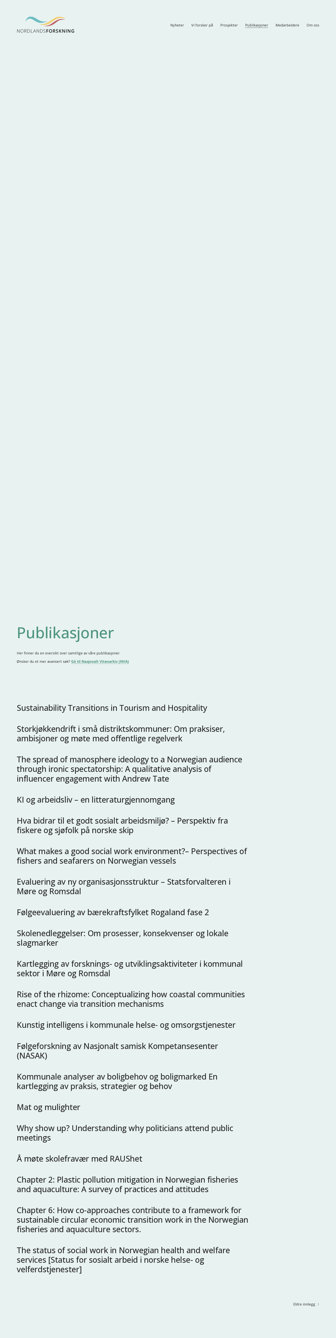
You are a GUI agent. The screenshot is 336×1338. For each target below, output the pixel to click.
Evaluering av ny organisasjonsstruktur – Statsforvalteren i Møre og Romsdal (123, 886)
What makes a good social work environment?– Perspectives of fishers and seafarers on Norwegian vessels (132, 856)
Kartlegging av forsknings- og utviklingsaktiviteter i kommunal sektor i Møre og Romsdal (130, 968)
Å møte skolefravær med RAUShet (79, 1158)
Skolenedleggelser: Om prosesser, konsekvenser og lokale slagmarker (122, 938)
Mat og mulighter (48, 1107)
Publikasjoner (256, 25)
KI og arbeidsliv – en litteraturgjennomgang (96, 799)
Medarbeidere (287, 25)
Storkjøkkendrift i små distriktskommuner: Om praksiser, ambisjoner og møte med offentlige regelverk (121, 733)
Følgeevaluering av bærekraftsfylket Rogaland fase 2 (113, 912)
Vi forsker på (202, 25)
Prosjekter (229, 25)
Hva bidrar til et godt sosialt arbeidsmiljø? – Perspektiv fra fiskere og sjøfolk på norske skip (122, 825)
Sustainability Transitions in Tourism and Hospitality (112, 707)
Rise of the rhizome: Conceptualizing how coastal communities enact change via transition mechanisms (131, 999)
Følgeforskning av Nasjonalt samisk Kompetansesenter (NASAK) (117, 1050)
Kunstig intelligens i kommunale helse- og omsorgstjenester (126, 1024)
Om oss (313, 25)
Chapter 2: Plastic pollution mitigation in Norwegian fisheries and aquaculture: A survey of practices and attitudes (127, 1184)
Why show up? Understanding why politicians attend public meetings (125, 1133)
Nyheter (177, 25)
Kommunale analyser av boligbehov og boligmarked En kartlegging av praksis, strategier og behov (117, 1081)
